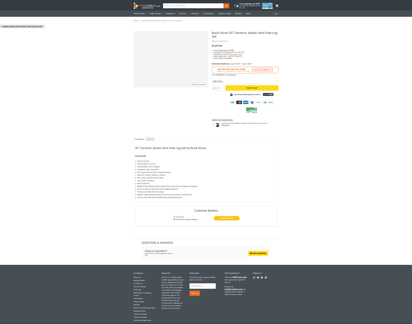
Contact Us (138, 283)
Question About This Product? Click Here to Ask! (22, 26)
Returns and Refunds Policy (144, 308)
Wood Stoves (139, 13)
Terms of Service (140, 314)
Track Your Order (140, 317)
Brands (238, 13)
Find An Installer (140, 286)
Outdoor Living (224, 13)
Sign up (194, 293)
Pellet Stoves (155, 13)
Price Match (138, 298)
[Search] (226, 5)
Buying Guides (139, 280)
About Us (137, 277)
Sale (248, 13)
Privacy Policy (139, 301)
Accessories (208, 13)
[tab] (139, 139)
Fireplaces (170, 13)
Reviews (137, 305)
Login (276, 13)
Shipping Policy (139, 311)
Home (136, 21)
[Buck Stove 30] (139, 93)
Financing (137, 290)
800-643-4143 (235, 54)
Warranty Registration (142, 320)
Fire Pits (182, 13)
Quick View (217, 127)
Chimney (195, 13)
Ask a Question (259, 253)
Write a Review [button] (226, 218)
